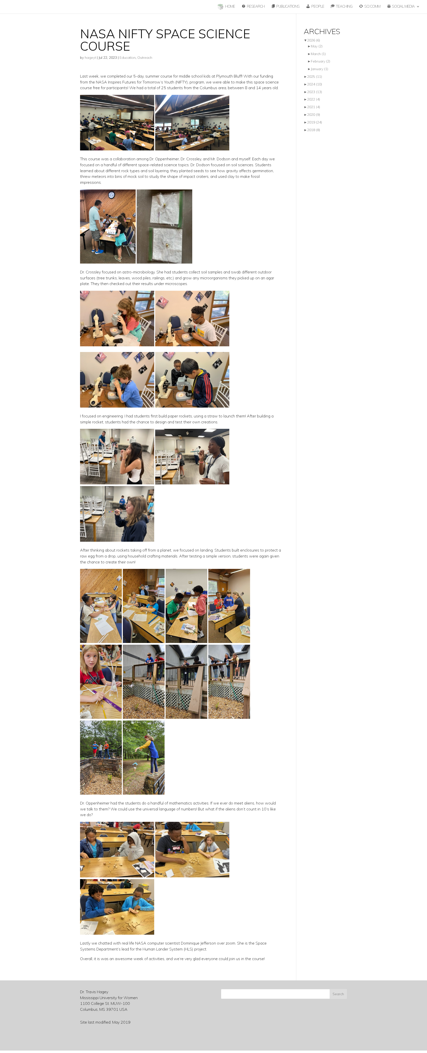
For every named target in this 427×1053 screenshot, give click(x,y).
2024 (314, 84)
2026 (313, 40)
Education (128, 57)
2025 (314, 76)
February (320, 61)
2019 (314, 122)
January (319, 69)
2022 (313, 99)
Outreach (144, 57)
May (316, 46)
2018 (313, 130)
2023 (314, 92)
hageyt (90, 57)
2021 (313, 107)
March (318, 54)
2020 (313, 114)
